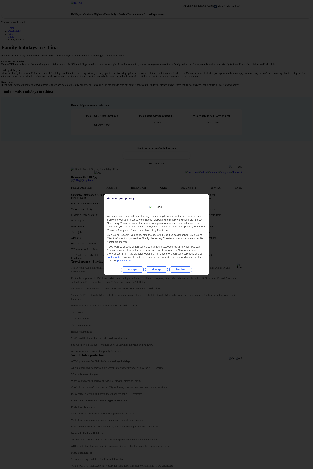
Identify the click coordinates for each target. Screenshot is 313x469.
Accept (132, 269)
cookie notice (114, 257)
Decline (180, 269)
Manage (156, 269)
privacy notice (125, 260)
